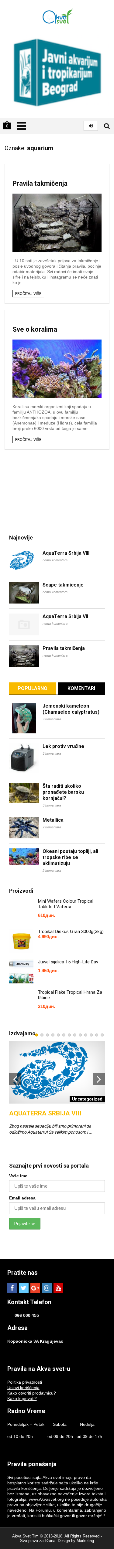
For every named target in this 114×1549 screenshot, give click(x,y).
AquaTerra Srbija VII (65, 616)
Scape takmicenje (63, 585)
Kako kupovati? (22, 1398)
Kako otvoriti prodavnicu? (31, 1393)
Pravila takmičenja (39, 183)
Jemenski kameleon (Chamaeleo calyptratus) (71, 709)
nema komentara (55, 560)
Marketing (85, 1540)
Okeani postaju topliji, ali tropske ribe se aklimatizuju (70, 857)
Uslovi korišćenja (23, 1387)
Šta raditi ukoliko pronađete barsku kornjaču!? (63, 792)
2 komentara (52, 827)
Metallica (53, 820)
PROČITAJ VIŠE (28, 293)
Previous (15, 1079)
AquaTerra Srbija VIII (66, 553)
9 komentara (52, 719)
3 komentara (52, 753)
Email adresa (22, 1198)
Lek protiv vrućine (63, 746)
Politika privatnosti (24, 1382)
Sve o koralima (34, 329)
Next (99, 1079)
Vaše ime (18, 1175)
